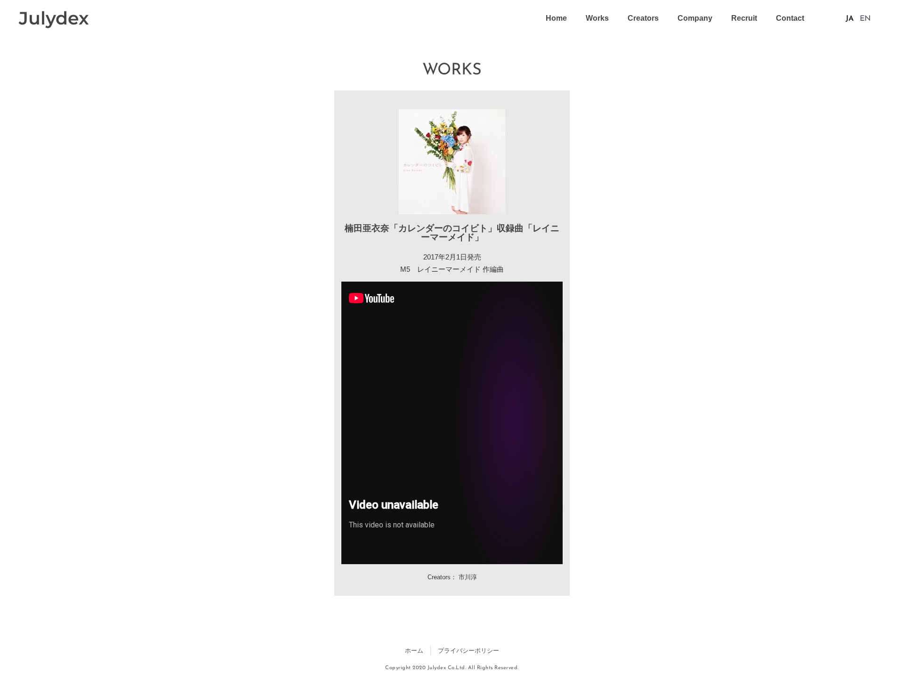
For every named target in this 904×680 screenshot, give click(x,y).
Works (597, 18)
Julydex (54, 18)
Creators (643, 18)
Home (556, 18)
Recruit (744, 18)
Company (695, 18)
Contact (790, 18)
